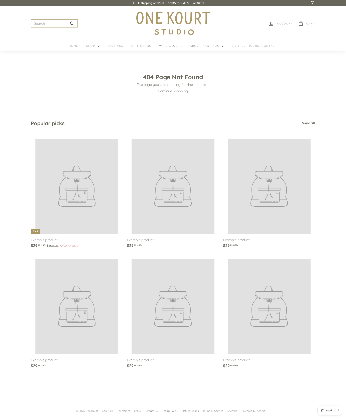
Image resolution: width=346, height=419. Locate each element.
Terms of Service (213, 410)
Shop (91, 45)
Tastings (115, 45)
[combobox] (54, 23)
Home (73, 45)
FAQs (137, 410)
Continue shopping (173, 91)
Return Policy (170, 410)
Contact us (151, 410)
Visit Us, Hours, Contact (254, 45)
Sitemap (232, 410)
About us (107, 410)
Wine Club (169, 45)
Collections (123, 410)
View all (308, 123)
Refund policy (190, 410)
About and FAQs (205, 45)
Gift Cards (141, 45)
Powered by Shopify (253, 410)
